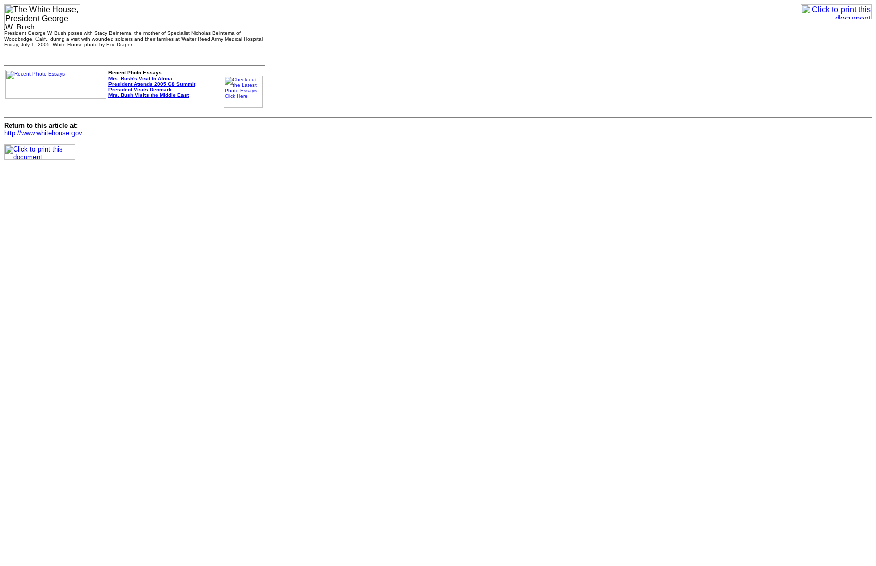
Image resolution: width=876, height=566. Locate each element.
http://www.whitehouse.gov (43, 133)
